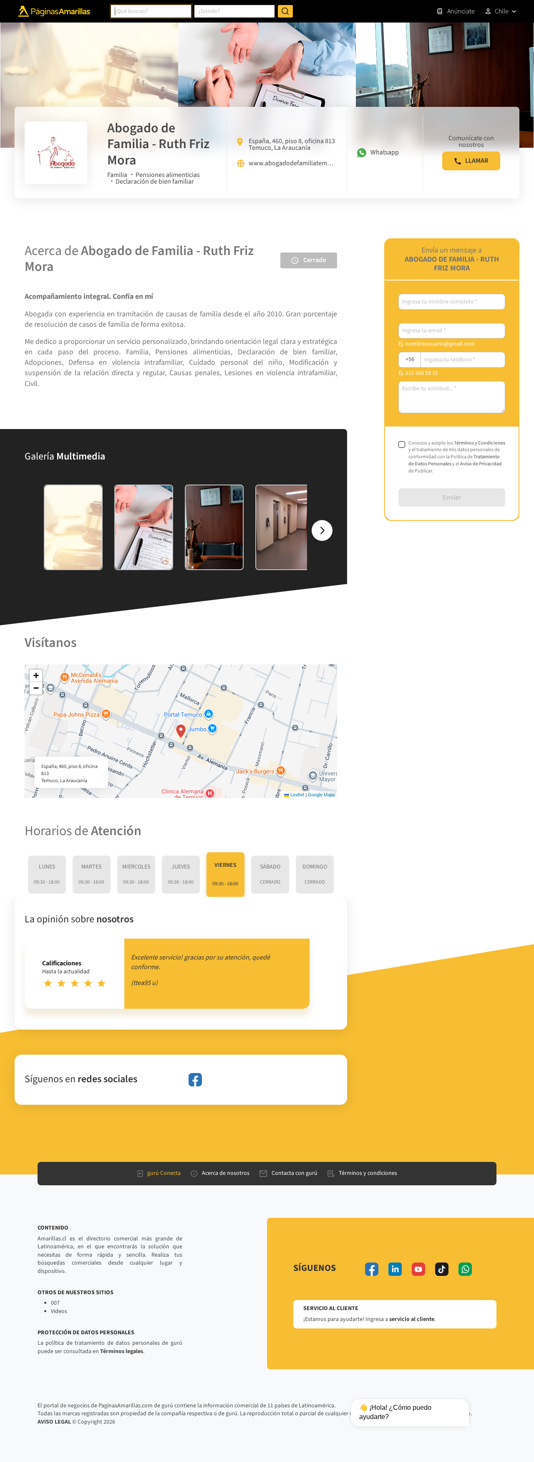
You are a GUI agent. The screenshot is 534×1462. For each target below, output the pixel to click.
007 (55, 1303)
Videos (59, 1311)
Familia (117, 175)
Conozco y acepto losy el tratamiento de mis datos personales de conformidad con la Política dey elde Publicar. (456, 457)
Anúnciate (461, 11)
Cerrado (314, 260)
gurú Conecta (164, 1173)
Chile (502, 11)
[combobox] (151, 11)
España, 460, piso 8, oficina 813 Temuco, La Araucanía (292, 144)
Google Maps (321, 794)
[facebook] (195, 1079)
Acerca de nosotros (225, 1173)
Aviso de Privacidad (481, 463)
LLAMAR (476, 160)
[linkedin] (395, 1269)
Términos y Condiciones (479, 443)
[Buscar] (285, 11)
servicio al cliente (411, 1319)
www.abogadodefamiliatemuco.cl (293, 163)
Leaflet (296, 794)
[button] (181, 731)
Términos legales (121, 1351)
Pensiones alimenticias (168, 175)
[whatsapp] (465, 1269)
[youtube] (418, 1269)
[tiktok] (441, 1269)
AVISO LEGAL (54, 1422)
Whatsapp (384, 152)
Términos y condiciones (368, 1173)
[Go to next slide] (322, 530)
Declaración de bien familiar (155, 181)
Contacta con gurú (294, 1173)
